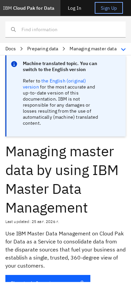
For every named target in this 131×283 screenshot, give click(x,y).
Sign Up (109, 8)
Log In (74, 8)
